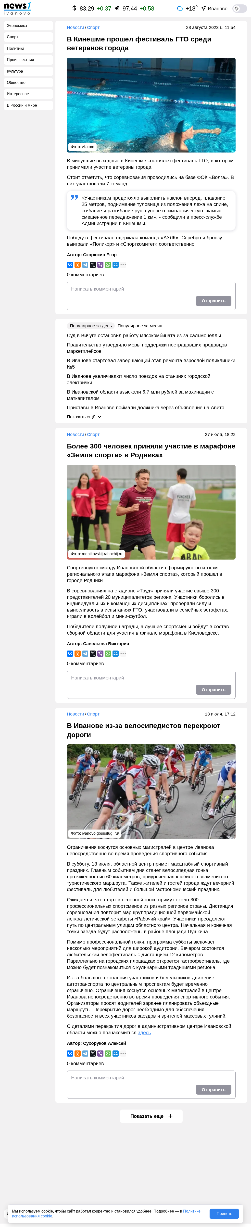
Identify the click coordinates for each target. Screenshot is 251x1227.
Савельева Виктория (106, 643)
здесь (144, 1032)
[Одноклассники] (78, 265)
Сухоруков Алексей (104, 1043)
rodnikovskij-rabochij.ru (102, 554)
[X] (93, 265)
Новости (75, 27)
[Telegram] (85, 265)
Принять (224, 1214)
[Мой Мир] (116, 265)
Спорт (93, 27)
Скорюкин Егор (100, 254)
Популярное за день (91, 325)
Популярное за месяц (140, 325)
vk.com (88, 147)
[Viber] (100, 265)
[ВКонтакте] (70, 265)
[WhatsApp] (108, 265)
